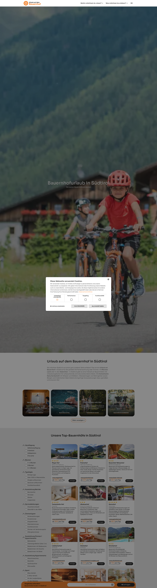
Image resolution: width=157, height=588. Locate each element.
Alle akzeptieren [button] (98, 306)
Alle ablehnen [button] (79, 306)
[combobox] (108, 279)
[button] (57, 306)
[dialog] (78, 294)
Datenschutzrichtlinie (85, 292)
